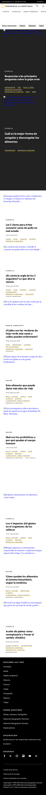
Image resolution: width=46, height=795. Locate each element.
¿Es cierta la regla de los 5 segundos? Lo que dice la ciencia (21, 278)
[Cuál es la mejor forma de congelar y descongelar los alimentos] (23, 110)
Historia (6, 680)
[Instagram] (17, 756)
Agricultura (17, 344)
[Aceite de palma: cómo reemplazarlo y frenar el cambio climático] (23, 612)
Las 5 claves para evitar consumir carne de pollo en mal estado (21, 227)
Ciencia (6, 11)
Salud (41, 26)
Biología (32, 239)
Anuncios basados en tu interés (14, 778)
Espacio (6, 698)
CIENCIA (8, 239)
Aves (19, 87)
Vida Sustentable (12, 347)
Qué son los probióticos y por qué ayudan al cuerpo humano (21, 440)
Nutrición (29, 349)
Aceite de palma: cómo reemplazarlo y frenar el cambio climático (20, 634)
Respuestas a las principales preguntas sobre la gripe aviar (22, 78)
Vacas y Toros (28, 87)
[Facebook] (5, 756)
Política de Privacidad (11, 774)
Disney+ (40, 1)
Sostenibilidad (11, 652)
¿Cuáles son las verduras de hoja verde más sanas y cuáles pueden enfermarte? (22, 333)
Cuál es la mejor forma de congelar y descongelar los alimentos (22, 137)
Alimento (32, 26)
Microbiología (11, 292)
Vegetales (9, 351)
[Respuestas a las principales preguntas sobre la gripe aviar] (23, 48)
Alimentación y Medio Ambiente (18, 401)
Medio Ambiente (31, 11)
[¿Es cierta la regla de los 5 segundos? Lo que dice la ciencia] (23, 257)
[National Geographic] (3, 6)
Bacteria (23, 290)
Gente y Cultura (12, 396)
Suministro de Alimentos (14, 91)
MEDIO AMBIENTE (15, 326)
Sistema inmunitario (13, 296)
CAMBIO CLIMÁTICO (12, 645)
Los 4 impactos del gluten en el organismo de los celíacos (21, 526)
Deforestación (26, 645)
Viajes (5, 689)
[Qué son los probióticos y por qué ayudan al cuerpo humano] (23, 418)
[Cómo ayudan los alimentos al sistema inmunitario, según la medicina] (23, 558)
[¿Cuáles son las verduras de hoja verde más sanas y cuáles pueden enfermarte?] (23, 312)
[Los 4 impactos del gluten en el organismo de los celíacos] (23, 505)
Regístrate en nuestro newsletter (22, 740)
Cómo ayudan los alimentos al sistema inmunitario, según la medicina (22, 579)
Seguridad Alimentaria (13, 89)
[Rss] (37, 756)
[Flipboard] (24, 756)
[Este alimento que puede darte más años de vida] (23, 366)
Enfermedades (10, 87)
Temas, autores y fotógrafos (15, 714)
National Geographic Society (15, 723)
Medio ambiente (10, 675)
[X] (11, 756)
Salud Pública (30, 458)
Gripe (28, 91)
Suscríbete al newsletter (14, 1)
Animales (16, 11)
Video (6, 702)
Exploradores (9, 728)
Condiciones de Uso (10, 770)
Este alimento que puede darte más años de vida (20, 387)
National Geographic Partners (16, 719)
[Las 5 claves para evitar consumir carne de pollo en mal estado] (23, 206)
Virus (34, 91)
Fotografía (8, 693)
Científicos (29, 294)
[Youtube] (30, 756)
